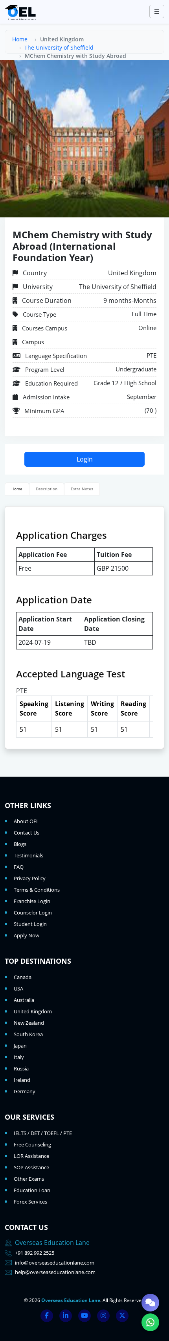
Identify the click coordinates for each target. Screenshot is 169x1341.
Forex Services (30, 1201)
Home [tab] (16, 489)
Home (20, 39)
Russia (21, 1068)
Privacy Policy (30, 878)
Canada (22, 977)
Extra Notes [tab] (82, 489)
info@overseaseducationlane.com (54, 1262)
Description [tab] (46, 489)
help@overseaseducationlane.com (55, 1272)
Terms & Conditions (37, 889)
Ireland (22, 1079)
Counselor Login (33, 912)
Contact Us (26, 832)
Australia (24, 999)
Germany (24, 1091)
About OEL (26, 821)
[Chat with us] (150, 1302)
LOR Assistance (31, 1155)
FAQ (19, 866)
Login (85, 459)
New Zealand (29, 1022)
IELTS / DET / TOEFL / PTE (43, 1133)
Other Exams (29, 1178)
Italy (19, 1057)
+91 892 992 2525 (34, 1252)
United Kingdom (33, 1011)
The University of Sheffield (59, 47)
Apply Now (26, 935)
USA (18, 988)
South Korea (28, 1034)
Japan (20, 1045)
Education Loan (32, 1190)
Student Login (30, 923)
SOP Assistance (31, 1167)
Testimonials (28, 855)
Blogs (20, 844)
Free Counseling (32, 1144)
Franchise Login (32, 901)
